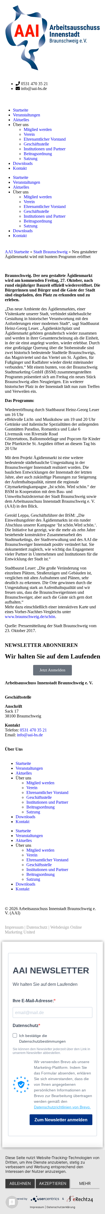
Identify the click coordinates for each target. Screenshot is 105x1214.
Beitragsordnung (38, 153)
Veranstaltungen (26, 115)
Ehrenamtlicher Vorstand (45, 139)
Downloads (23, 163)
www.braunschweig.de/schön (30, 616)
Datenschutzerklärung (61, 1207)
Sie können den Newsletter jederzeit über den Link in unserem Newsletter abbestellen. (51, 1051)
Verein (29, 134)
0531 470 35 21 (33, 730)
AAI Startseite (17, 251)
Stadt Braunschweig (50, 251)
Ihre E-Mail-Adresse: (33, 1000)
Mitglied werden (38, 129)
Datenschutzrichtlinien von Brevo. (62, 1107)
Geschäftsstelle (36, 144)
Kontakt (20, 168)
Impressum (14, 927)
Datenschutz (36, 927)
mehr (85, 1183)
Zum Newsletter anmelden (61, 1120)
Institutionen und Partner (44, 149)
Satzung (30, 158)
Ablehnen (20, 1183)
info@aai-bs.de (30, 735)
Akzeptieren (52, 1183)
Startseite (20, 110)
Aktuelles (21, 119)
